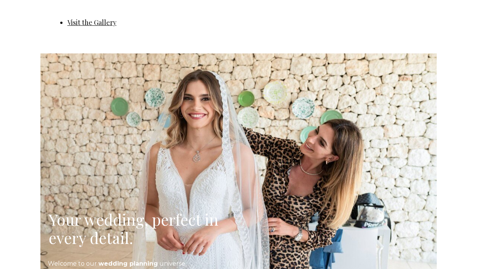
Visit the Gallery (91, 22)
